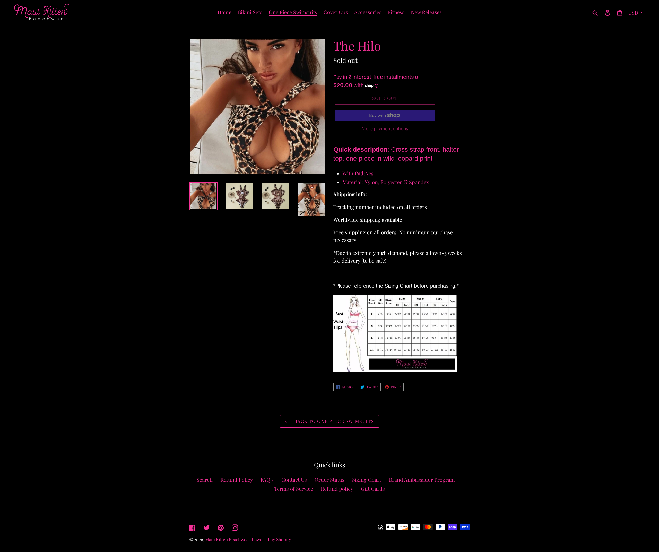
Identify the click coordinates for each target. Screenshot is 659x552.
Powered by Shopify (271, 539)
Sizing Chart (399, 286)
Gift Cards (373, 488)
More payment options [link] (385, 128)
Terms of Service (293, 488)
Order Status (329, 479)
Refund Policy (236, 479)
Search (205, 479)
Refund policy (337, 488)
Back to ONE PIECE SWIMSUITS (333, 421)
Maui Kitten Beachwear (227, 539)
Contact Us (294, 479)
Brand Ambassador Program (422, 479)
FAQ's (267, 479)
